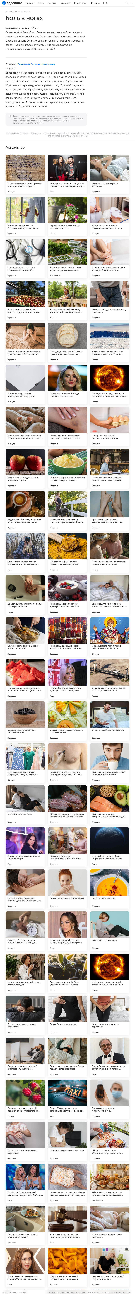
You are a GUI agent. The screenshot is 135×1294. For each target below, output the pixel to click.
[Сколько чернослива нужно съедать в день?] (25, 721)
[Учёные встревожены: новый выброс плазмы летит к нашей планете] (109, 973)
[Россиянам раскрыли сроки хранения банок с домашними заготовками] (67, 637)
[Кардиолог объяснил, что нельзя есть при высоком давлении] (25, 511)
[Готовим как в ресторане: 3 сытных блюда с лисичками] (67, 1267)
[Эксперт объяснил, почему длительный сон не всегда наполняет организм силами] (25, 931)
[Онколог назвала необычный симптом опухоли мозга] (25, 1057)
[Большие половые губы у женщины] (109, 174)
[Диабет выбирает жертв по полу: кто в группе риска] (25, 595)
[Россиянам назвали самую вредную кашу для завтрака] (67, 595)
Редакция (51, 1292)
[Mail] (4, 3)
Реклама (22, 1292)
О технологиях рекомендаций (113, 1292)
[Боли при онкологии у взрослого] (67, 1141)
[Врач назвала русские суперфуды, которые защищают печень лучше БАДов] (67, 1183)
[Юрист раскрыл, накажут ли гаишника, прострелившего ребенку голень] (67, 1225)
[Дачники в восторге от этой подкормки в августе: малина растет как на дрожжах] (25, 1099)
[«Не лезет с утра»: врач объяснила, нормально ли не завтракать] (109, 1141)
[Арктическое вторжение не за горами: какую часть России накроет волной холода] (109, 342)
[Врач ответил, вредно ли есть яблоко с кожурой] (25, 469)
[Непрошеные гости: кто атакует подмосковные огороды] (109, 553)
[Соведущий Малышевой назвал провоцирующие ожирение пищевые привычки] (67, 342)
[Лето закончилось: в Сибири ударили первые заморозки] (67, 973)
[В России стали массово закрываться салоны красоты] (109, 216)
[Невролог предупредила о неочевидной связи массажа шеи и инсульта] (25, 889)
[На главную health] (14, 3)
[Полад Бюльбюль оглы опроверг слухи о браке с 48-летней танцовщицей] (109, 1057)
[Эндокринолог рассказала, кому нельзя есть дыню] (67, 721)
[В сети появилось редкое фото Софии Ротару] (25, 847)
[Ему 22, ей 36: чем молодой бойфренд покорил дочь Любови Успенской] (25, 1183)
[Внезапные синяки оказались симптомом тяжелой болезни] (67, 426)
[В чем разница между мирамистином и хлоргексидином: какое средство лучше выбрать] (109, 1099)
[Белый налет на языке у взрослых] (67, 889)
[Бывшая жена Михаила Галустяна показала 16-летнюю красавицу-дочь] (67, 174)
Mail (4, 1292)
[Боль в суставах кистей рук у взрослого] (25, 1141)
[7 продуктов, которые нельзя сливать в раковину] (25, 1225)
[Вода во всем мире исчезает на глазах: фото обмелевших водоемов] (109, 679)
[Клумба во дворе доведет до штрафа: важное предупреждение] (67, 216)
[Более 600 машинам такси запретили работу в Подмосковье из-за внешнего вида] (67, 1099)
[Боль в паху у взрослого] (109, 931)
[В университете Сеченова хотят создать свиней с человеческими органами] (25, 426)
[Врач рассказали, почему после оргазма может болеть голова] (25, 342)
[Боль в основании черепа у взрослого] (25, 1015)
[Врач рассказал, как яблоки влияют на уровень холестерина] (25, 300)
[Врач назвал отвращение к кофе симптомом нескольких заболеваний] (109, 763)
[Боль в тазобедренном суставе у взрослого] (109, 300)
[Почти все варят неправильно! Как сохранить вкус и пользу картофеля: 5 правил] (67, 469)
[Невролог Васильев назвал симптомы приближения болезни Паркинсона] (67, 511)
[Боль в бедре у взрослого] (67, 1015)
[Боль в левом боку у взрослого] (109, 721)
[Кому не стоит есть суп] (109, 889)
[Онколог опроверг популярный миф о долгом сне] (109, 1267)
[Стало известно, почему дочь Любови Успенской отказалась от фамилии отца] (25, 1267)
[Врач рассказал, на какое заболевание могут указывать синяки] (109, 511)
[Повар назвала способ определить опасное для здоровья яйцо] (109, 426)
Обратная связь (94, 1292)
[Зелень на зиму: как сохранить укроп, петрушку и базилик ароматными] (67, 258)
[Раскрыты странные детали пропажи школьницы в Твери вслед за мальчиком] (25, 553)
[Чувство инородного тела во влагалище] (109, 1225)
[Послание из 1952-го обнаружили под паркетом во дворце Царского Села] (25, 174)
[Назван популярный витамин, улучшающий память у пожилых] (67, 300)
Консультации (11, 11)
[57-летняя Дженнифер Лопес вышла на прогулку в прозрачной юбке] (67, 931)
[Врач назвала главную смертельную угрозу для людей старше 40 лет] (109, 805)
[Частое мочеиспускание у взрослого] (109, 1015)
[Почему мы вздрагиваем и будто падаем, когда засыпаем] (67, 1057)
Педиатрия (25, 11)
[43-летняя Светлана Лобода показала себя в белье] (67, 384)
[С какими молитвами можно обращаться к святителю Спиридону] (109, 637)
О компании (12, 1292)
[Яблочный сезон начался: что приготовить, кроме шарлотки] (109, 1183)
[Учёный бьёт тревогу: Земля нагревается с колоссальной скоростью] (109, 847)
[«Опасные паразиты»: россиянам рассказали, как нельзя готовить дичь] (67, 805)
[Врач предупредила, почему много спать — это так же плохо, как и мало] (109, 595)
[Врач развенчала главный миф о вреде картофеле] (25, 637)
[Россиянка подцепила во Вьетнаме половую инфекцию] (25, 216)
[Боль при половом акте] (25, 805)
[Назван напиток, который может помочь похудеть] (25, 973)
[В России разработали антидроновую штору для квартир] (25, 384)
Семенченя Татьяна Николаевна (36, 64)
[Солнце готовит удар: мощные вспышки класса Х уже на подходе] (109, 384)
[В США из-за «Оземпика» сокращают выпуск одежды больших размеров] (25, 763)
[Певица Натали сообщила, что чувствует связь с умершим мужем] (67, 679)
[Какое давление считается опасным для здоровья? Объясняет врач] (25, 258)
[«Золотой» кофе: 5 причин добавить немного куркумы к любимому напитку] (67, 553)
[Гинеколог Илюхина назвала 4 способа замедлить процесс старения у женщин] (109, 469)
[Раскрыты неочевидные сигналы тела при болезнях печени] (109, 258)
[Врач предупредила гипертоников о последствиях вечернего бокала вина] (67, 847)
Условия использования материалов (71, 1292)
